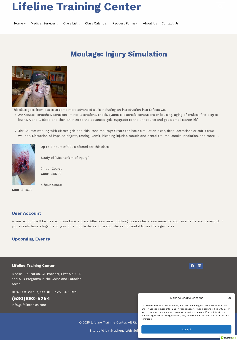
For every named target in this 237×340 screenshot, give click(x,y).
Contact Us (170, 23)
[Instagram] (199, 266)
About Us (150, 23)
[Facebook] (192, 266)
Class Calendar (96, 23)
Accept (186, 329)
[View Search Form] (220, 6)
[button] (229, 298)
